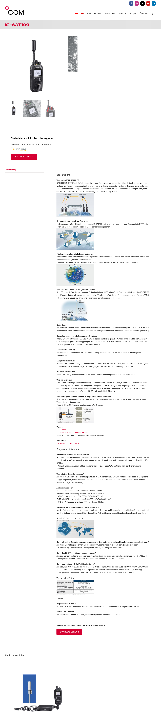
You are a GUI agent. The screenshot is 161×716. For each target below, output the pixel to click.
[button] (152, 13)
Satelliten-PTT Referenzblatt (69, 443)
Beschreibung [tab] (10, 170)
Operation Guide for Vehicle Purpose (73, 433)
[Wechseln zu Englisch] (82, 13)
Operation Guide (64, 430)
